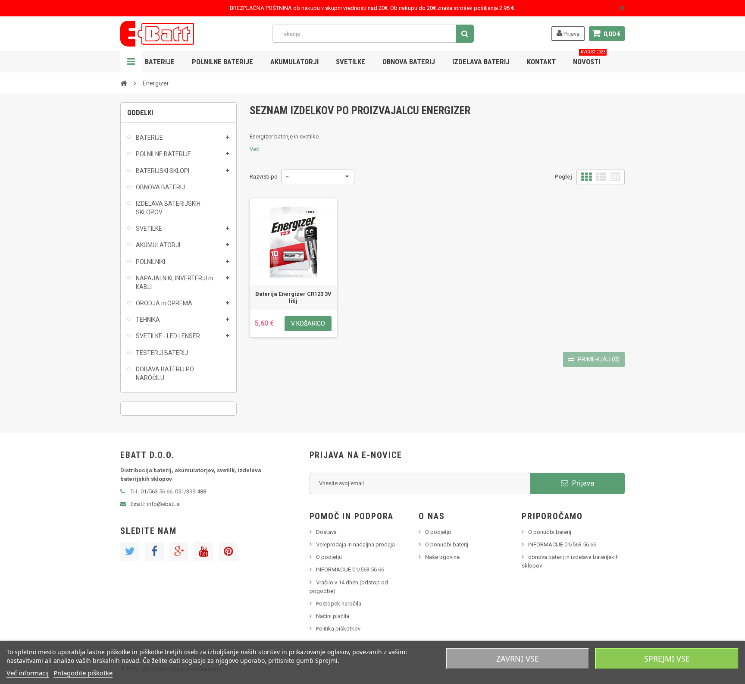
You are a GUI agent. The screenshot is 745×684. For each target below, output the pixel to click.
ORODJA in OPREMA (164, 303)
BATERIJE (149, 137)
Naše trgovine (442, 557)
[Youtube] (203, 551)
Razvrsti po (264, 176)
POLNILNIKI (150, 261)
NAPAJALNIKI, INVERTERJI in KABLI (174, 282)
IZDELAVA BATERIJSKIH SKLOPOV (168, 208)
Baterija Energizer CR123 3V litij (293, 297)
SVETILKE (350, 61)
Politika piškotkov (338, 628)
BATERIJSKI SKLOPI (162, 170)
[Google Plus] (178, 551)
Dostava (326, 532)
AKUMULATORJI (294, 61)
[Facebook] (154, 551)
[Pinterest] (228, 551)
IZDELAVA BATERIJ (481, 61)
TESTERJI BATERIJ (162, 352)
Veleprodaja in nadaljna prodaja (355, 544)
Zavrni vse (517, 658)
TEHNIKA (148, 319)
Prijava (570, 34)
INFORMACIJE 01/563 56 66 (350, 569)
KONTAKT (541, 61)
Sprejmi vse (667, 658)
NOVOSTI (589, 58)
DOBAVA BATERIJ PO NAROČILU (165, 373)
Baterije (160, 61)
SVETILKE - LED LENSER (168, 336)
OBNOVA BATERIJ (408, 61)
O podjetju (329, 557)
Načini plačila (332, 616)
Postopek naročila (338, 603)
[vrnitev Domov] (123, 82)
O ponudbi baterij (446, 544)
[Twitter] (129, 551)
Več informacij (27, 672)
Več (254, 149)
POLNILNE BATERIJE (222, 61)
